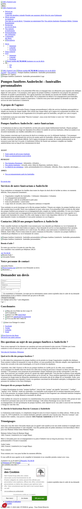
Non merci (9, 498)
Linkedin (12, 48)
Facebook (12, 50)
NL (10, 67)
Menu (3, 6)
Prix (42, 21)
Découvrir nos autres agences (11, 337)
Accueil (3, 72)
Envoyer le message (8, 297)
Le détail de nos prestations (14, 167)
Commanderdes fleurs (9, 37)
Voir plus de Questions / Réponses (12, 352)
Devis (13, 40)
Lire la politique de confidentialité (13, 491)
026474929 (22, 315)
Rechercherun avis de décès (10, 26)
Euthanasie (58, 15)
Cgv (2, 302)
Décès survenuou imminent (10, 18)
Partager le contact (18, 322)
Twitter (7, 328)
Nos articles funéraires (52, 21)
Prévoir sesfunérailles (8, 12)
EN (10, 65)
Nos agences (12, 72)
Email (7, 332)
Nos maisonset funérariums (10, 30)
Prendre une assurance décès (35, 15)
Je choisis (24, 498)
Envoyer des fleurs (12, 335)
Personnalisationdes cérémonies (10, 33)
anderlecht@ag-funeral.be (22, 317)
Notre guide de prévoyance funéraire (17, 154)
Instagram (12, 46)
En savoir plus (5, 181)
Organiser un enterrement (32, 21)
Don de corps (49, 15)
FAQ (7, 53)
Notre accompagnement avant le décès (18, 156)
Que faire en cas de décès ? (14, 21)
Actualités (8, 503)
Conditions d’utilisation (13, 501)
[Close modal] (11, 270)
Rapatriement (9, 23)
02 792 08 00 (5, 253)
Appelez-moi (11, 268)
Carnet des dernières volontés (15, 15)
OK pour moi (39, 498)
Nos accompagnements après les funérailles (19, 174)
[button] (4, 505)
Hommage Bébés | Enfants (69, 21)
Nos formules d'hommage (13, 163)
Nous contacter (10, 52)
